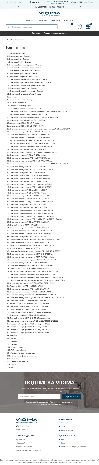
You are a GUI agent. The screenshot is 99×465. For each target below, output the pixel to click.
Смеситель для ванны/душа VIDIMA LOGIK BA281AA (31, 187)
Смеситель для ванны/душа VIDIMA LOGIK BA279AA (31, 184)
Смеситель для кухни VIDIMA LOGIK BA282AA (28, 190)
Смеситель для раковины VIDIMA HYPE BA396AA (30, 158)
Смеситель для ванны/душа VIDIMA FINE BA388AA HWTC (33, 152)
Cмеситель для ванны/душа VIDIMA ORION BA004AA (31, 210)
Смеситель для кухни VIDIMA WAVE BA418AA (28, 263)
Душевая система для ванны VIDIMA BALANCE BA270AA (33, 141)
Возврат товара (17, 347)
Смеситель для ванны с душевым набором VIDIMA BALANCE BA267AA (38, 111)
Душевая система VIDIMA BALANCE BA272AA (28, 114)
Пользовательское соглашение (23, 353)
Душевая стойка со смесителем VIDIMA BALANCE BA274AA (34, 271)
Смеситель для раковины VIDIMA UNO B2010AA (29, 228)
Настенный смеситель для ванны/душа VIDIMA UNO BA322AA (35, 251)
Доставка (14, 341)
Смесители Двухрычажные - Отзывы (23, 74)
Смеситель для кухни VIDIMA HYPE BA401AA (28, 167)
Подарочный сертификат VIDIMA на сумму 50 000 (30, 330)
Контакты (68, 20)
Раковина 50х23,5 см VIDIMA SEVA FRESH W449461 (31, 312)
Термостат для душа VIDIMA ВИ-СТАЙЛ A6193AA (30, 303)
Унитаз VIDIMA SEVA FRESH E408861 (25, 248)
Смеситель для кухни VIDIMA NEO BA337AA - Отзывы (31, 196)
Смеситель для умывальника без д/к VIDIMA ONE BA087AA (34, 117)
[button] (57, 3)
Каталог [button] (29, 20)
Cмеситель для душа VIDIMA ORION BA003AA (28, 207)
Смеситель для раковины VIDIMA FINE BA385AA (29, 289)
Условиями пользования (47, 404)
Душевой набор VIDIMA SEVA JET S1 (24, 225)
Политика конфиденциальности (23, 356)
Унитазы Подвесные (18, 103)
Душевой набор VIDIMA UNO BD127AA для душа (30, 318)
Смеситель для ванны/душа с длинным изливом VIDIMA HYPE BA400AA (39, 164)
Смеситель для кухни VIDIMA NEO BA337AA (28, 193)
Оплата (14, 344)
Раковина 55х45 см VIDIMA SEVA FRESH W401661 (30, 269)
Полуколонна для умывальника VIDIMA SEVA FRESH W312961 (35, 239)
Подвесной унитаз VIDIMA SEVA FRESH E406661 (29, 242)
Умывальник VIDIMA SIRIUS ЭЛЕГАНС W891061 (29, 126)
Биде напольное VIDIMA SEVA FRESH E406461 (28, 309)
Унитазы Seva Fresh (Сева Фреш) (22, 100)
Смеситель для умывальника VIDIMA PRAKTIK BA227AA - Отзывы (36, 277)
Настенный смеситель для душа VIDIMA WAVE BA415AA (33, 260)
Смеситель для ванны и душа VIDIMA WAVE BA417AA (32, 257)
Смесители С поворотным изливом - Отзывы (27, 85)
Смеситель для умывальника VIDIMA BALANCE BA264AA (33, 135)
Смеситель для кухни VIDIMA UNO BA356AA (28, 315)
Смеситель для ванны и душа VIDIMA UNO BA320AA (31, 254)
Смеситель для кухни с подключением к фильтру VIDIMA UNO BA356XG (39, 298)
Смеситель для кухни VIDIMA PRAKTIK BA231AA (29, 222)
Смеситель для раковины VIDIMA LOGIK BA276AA (30, 178)
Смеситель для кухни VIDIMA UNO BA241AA (28, 237)
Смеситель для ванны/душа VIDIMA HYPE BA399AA (31, 161)
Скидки (13, 338)
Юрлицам (42, 20)
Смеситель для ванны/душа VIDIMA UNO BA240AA (30, 234)
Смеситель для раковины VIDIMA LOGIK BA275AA (30, 175)
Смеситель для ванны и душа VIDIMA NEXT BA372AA (31, 202)
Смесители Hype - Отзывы (19, 56)
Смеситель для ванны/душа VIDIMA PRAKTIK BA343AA (32, 216)
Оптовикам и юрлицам (20, 362)
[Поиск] (8, 26)
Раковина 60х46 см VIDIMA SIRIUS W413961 (28, 286)
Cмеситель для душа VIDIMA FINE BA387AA (28, 149)
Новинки (55, 20)
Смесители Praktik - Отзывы (20, 62)
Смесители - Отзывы (17, 53)
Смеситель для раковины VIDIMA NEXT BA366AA (30, 306)
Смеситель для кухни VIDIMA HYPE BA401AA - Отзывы (32, 170)
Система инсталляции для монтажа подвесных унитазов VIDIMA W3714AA (40, 129)
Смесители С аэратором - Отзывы (23, 88)
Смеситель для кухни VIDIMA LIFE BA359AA (27, 173)
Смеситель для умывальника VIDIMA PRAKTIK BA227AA (32, 274)
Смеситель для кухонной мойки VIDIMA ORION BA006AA (33, 295)
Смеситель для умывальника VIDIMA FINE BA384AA (31, 146)
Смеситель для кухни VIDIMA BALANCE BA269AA (30, 132)
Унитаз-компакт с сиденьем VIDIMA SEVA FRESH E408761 (33, 283)
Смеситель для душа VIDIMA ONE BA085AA (28, 120)
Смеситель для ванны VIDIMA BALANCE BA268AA (30, 138)
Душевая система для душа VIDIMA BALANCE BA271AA (32, 143)
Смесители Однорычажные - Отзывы (23, 76)
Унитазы (36, 33)
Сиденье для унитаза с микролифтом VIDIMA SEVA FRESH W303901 (37, 280)
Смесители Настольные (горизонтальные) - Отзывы (30, 82)
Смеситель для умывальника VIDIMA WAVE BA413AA (31, 266)
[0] (88, 26)
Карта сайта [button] (22, 443)
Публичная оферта (18, 350)
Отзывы (14, 365)
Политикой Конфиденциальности (61, 402)
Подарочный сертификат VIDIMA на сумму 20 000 (30, 324)
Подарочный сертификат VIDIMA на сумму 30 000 (30, 327)
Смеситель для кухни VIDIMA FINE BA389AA (28, 155)
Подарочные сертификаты (55, 33)
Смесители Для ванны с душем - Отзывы (25, 65)
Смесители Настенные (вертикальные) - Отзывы (29, 79)
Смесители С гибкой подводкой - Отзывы (26, 91)
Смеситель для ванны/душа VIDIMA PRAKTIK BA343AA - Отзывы (36, 219)
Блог (13, 367)
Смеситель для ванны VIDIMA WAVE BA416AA (29, 301)
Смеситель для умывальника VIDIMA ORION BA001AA (32, 292)
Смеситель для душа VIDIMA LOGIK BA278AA (28, 181)
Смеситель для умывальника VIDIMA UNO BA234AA (31, 231)
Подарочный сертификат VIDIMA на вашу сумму (29, 333)
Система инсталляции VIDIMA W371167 (26, 108)
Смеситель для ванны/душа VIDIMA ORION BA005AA (31, 213)
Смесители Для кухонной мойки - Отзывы (25, 68)
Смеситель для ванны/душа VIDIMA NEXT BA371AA (31, 199)
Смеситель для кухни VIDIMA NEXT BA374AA (28, 205)
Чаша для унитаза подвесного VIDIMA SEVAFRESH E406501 (34, 321)
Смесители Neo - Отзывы (19, 59)
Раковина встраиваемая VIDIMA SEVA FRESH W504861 (32, 245)
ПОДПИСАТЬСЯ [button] (71, 397)
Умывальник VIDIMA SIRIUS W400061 (25, 123)
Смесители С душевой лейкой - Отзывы (25, 94)
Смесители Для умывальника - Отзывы (24, 71)
